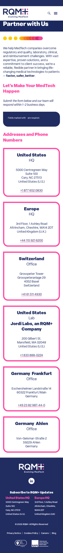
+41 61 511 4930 (31, 294)
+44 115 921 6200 (31, 240)
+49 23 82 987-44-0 (31, 405)
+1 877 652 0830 (31, 190)
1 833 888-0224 (32, 355)
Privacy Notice (14, 533)
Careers (45, 533)
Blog (54, 533)
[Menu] (56, 13)
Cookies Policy (31, 533)
